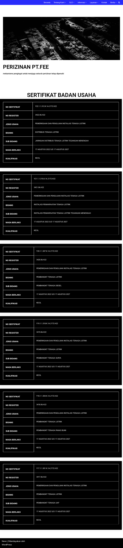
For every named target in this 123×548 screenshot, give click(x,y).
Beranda (47, 2)
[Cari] (119, 2)
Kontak (104, 2)
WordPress (7, 545)
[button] (65, 2)
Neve (4, 541)
